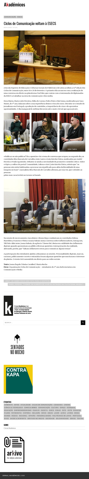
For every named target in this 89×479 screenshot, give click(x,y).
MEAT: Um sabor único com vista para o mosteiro (28, 281)
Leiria (63, 413)
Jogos (50, 413)
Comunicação (10, 17)
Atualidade (26, 405)
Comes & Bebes (30, 407)
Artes (16, 405)
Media (76, 413)
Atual (15, 27)
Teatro (80, 418)
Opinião (32, 416)
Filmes (7, 413)
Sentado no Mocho (35, 418)
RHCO (6, 418)
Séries (73, 418)
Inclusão (36, 413)
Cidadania (58, 405)
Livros (70, 413)
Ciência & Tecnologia (13, 407)
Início (43, 413)
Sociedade (50, 418)
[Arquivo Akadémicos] (15, 464)
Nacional (23, 416)
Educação (8, 410)
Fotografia (16, 413)
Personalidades (44, 416)
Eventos (77, 410)
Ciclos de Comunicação (42, 405)
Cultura (55, 407)
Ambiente (8, 405)
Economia (71, 407)
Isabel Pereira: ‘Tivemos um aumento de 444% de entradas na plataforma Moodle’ (46, 285)
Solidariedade (62, 418)
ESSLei (58, 410)
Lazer (56, 413)
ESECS (19, 17)
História (27, 413)
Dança (62, 407)
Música (15, 416)
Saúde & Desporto (18, 418)
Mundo (7, 416)
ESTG (64, 410)
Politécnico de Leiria (61, 416)
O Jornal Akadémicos (10, 428)
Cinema (67, 405)
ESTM (70, 410)
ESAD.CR (36, 410)
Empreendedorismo (23, 410)
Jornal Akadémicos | (12, 475)
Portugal (77, 416)
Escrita (44, 410)
